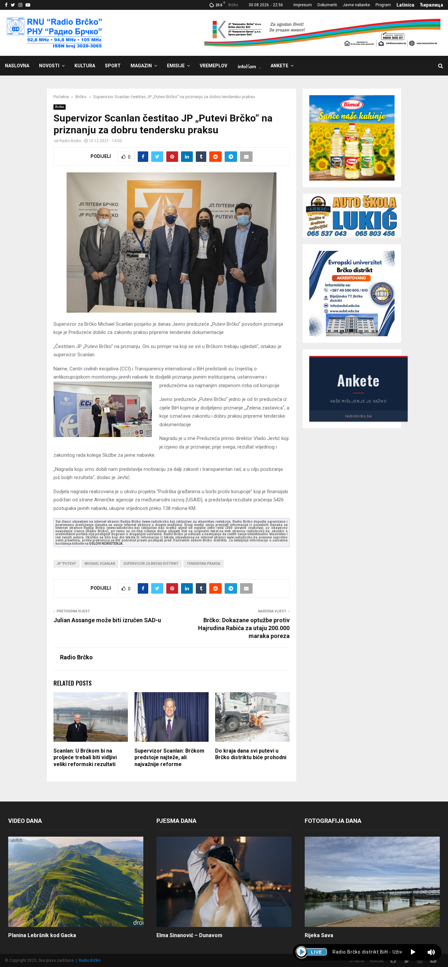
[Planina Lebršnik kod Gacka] (75, 882)
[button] (413, 952)
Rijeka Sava (319, 935)
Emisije (176, 65)
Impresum (303, 5)
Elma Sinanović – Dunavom (189, 935)
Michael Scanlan (100, 563)
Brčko (59, 107)
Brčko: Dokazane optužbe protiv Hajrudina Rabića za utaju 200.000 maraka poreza (244, 628)
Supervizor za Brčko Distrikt (150, 563)
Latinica (405, 5)
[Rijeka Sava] (372, 882)
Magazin (141, 65)
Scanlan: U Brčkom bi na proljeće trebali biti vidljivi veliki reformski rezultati (85, 758)
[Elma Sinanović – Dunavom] (224, 882)
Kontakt (377, 960)
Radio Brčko (70, 141)
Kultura (84, 65)
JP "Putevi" (66, 563)
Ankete (279, 65)
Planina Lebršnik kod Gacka (42, 935)
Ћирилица (431, 5)
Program (383, 5)
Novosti (49, 65)
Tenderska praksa (203, 563)
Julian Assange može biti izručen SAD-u (107, 620)
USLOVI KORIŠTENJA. (106, 543)
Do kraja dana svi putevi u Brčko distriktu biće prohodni (250, 754)
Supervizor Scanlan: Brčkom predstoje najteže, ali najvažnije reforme (169, 758)
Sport (113, 65)
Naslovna (17, 65)
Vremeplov (213, 65)
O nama (357, 960)
